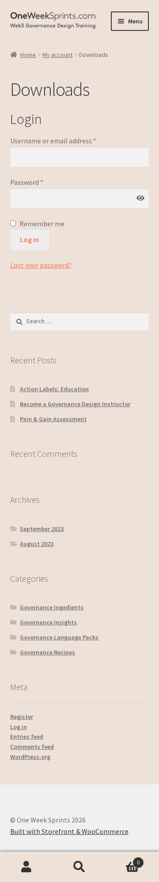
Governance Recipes (47, 652)
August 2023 (36, 544)
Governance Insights (48, 622)
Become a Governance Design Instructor (75, 404)
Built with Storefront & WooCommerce (69, 831)
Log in (29, 239)
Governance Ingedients (51, 607)
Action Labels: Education (54, 389)
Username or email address (53, 140)
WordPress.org (30, 757)
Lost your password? (41, 265)
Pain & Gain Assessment (53, 419)
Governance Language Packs (59, 637)
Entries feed (26, 736)
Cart (123, 859)
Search (79, 867)
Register (21, 717)
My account (57, 55)
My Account (26, 867)
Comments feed (32, 747)
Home (28, 55)
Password (26, 182)
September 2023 (42, 529)
